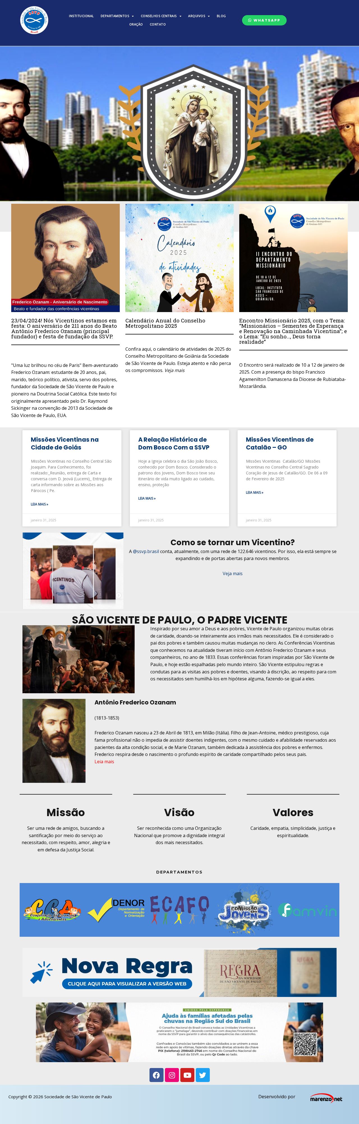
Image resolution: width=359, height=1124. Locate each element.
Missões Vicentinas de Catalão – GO (280, 443)
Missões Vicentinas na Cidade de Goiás (65, 443)
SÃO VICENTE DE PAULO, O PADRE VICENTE (179, 620)
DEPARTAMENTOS (115, 16)
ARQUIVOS (196, 16)
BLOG (221, 16)
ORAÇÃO (136, 24)
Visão (179, 812)
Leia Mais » (39, 504)
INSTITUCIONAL (81, 16)
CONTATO (158, 24)
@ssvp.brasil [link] (146, 551)
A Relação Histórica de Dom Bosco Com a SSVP (174, 443)
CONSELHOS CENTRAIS (159, 16)
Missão (66, 812)
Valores (293, 812)
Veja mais (233, 573)
